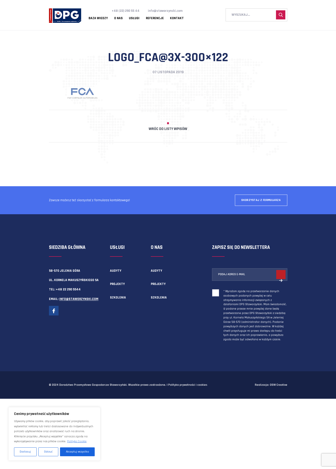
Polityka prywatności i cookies (187, 385)
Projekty (117, 284)
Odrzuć (48, 452)
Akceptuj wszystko (77, 452)
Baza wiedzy (98, 18)
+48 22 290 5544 (68, 289)
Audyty (115, 271)
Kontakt (177, 18)
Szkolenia (118, 297)
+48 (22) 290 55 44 (125, 11)
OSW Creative (278, 385)
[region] (54, 434)
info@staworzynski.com (165, 11)
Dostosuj (25, 452)
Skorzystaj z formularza (261, 200)
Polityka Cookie (77, 441)
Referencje (155, 18)
